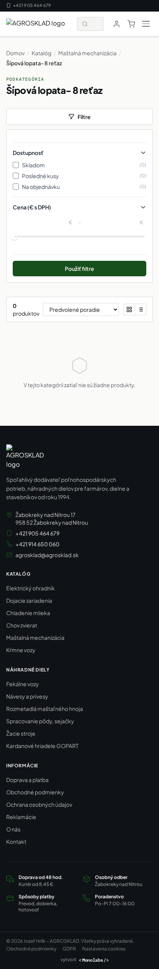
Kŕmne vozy (21, 649)
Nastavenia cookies (103, 949)
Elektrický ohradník (30, 588)
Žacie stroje (21, 733)
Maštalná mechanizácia (87, 52)
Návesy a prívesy (27, 696)
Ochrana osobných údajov (39, 804)
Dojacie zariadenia (29, 600)
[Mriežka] (129, 309)
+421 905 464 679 (32, 5)
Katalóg (41, 52)
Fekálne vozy (22, 683)
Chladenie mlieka (28, 612)
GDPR (69, 949)
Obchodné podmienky (35, 792)
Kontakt (16, 841)
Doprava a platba (27, 779)
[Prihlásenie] (116, 24)
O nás (13, 829)
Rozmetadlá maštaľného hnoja (44, 708)
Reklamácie (21, 816)
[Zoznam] (140, 309)
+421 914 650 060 (37, 544)
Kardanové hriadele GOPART (42, 745)
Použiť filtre (79, 268)
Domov (15, 52)
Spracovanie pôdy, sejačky (40, 720)
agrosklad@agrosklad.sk (47, 554)
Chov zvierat (21, 625)
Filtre (84, 116)
